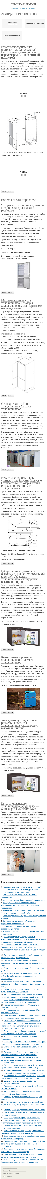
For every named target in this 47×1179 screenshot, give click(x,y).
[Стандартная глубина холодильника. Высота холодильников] (23, 458)
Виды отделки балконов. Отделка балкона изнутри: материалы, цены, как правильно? (23, 956)
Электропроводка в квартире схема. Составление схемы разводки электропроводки (23, 1150)
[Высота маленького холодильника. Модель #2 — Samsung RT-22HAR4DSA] (23, 861)
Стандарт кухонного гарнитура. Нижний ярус (22, 1117)
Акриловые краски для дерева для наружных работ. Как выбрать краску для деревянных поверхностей (21, 976)
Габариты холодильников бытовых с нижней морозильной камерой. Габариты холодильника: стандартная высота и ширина (22, 576)
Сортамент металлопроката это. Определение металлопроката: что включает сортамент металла (21, 1121)
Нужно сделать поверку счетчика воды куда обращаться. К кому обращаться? (20, 990)
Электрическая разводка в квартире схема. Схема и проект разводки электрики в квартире (23, 1016)
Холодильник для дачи (35, 23)
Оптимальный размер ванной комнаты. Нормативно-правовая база (18, 922)
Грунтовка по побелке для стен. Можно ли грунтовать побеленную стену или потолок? (19, 1053)
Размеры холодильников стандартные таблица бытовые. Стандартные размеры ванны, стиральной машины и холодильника (21, 482)
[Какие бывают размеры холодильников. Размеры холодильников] (23, 699)
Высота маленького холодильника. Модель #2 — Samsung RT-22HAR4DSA (20, 806)
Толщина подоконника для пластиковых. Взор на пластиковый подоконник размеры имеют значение (22, 1071)
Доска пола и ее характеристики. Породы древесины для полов (19, 927)
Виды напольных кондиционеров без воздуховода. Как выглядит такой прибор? (23, 1137)
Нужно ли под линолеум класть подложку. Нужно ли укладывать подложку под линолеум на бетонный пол (22, 1104)
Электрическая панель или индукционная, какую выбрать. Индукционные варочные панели (22, 1155)
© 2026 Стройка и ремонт (10, 1168)
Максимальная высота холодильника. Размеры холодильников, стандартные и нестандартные (21, 304)
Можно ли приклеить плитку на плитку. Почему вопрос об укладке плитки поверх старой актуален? (22, 995)
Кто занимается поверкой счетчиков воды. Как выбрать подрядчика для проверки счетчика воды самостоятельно (21, 1060)
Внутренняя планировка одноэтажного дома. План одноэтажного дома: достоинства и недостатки (23, 1076)
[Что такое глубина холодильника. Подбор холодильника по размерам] (23, 275)
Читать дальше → (7, 192)
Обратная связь (7, 1176)
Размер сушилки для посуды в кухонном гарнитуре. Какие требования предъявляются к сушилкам (23, 1042)
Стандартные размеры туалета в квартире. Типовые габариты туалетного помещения (20, 1000)
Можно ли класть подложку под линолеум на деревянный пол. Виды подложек (20, 1092)
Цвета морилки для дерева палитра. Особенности (24, 1109)
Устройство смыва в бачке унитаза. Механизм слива (24, 900)
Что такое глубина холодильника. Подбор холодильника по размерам (23, 207)
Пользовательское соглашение (17, 1171)
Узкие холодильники (12, 35)
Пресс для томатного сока (14, 1028)
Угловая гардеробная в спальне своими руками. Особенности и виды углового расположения (22, 1160)
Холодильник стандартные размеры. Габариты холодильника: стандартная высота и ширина (19, 724)
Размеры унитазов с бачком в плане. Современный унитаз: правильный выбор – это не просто (23, 1032)
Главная (14, 8)
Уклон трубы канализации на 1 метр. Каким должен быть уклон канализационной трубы (22, 911)
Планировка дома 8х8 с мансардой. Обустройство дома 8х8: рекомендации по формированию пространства (23, 1144)
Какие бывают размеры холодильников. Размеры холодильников (17, 659)
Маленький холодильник (12, 23)
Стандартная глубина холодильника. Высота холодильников (16, 406)
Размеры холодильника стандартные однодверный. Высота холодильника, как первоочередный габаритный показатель (20, 52)
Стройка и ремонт (23, 4)
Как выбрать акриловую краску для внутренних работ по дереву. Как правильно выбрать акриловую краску (22, 984)
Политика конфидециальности (11, 1173)
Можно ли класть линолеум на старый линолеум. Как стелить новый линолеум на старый (22, 1132)
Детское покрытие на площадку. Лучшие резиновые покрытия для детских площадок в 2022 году (22, 963)
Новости (23, 8)
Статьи (32, 8)
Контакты (5, 1171)
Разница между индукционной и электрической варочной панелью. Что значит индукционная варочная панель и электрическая (21, 889)
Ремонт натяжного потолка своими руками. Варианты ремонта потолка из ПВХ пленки (20, 945)
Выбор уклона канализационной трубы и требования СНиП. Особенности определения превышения (20, 905)
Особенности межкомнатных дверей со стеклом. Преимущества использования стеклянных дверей (22, 1066)
